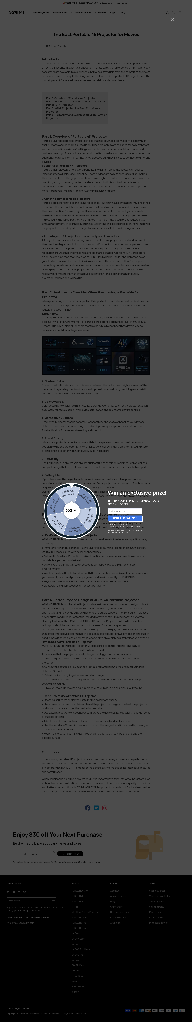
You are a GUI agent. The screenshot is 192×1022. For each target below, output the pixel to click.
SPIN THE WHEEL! (124, 518)
